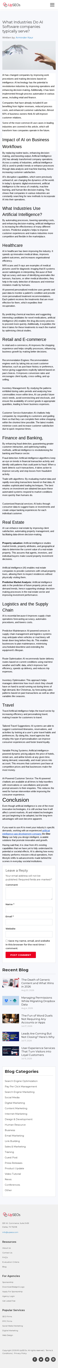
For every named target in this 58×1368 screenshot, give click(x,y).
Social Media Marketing (12, 1326)
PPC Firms (7, 1321)
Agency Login (8, 1296)
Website (10, 928)
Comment (12, 884)
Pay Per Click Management (21, 1086)
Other (8, 1190)
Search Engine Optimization (21, 1081)
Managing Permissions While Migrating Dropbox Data (38, 1001)
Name (10, 904)
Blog (4, 1267)
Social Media (12, 1097)
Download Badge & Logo (13, 1287)
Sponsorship (7, 1282)
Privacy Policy (20, 1353)
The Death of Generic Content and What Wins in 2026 (37, 983)
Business (10, 1130)
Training (9, 1152)
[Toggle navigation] (52, 4)
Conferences (12, 1184)
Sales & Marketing (15, 1146)
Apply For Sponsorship (12, 1291)
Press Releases (13, 1162)
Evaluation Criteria (10, 1262)
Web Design (7, 1335)
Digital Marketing (15, 1102)
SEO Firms (7, 1316)
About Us (6, 1248)
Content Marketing (16, 1108)
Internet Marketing (16, 1113)
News (8, 1179)
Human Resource (15, 1124)
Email (10, 916)
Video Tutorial (13, 1173)
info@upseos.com (10, 1232)
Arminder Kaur (24, 37)
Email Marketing (14, 1135)
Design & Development (18, 1119)
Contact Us (7, 1252)
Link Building (12, 1141)
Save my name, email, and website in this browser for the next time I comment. (28, 944)
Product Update (14, 1168)
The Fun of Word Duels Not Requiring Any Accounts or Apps (37, 1019)
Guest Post (11, 1157)
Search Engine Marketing (19, 1091)
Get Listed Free (8, 1301)
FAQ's (5, 1257)
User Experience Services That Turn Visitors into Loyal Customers (38, 1051)
